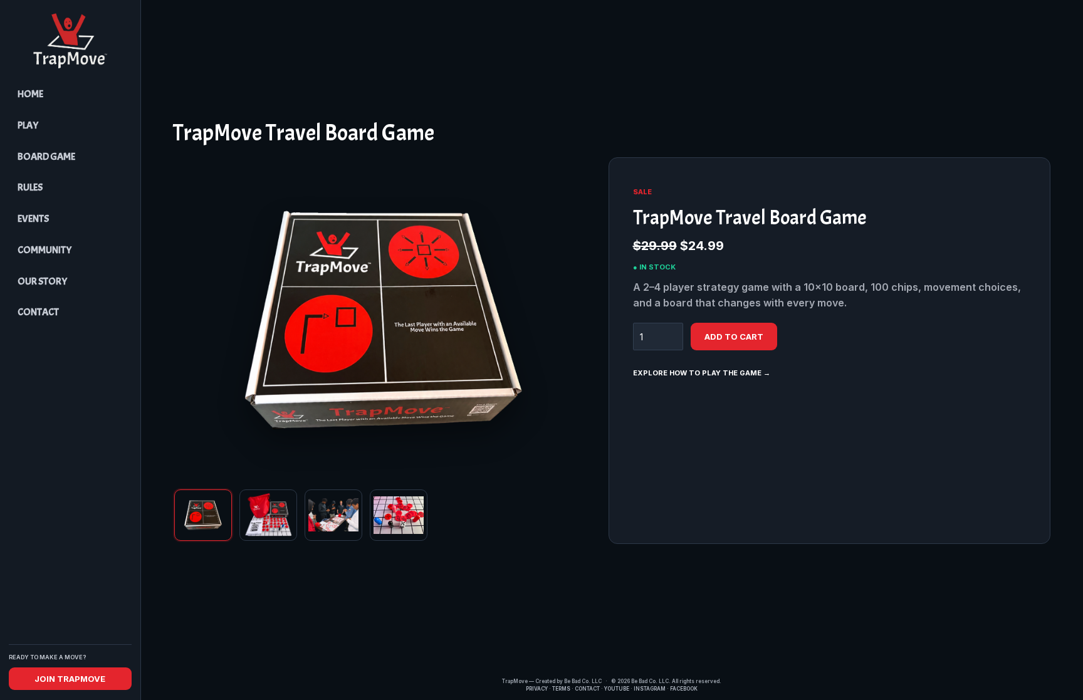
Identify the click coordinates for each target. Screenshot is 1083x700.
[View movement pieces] (398, 515)
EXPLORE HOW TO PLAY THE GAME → (701, 372)
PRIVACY (537, 689)
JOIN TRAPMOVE (69, 679)
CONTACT (38, 312)
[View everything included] (268, 515)
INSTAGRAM (650, 689)
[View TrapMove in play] (333, 515)
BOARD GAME (46, 156)
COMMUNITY (44, 250)
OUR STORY (42, 281)
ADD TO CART (733, 337)
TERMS (561, 689)
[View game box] (203, 515)
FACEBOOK (684, 689)
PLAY (28, 125)
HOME (30, 94)
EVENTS (33, 218)
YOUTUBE (616, 689)
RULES (30, 187)
